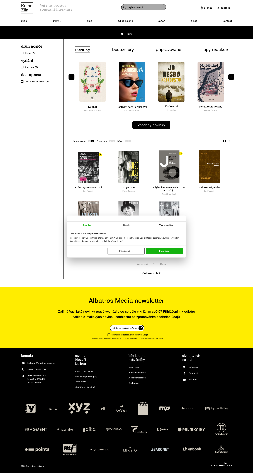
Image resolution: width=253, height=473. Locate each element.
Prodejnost (101, 141)
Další (163, 264)
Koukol (92, 106)
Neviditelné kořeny (210, 106)
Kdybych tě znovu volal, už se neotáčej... (169, 189)
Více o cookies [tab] (166, 225)
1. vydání (31, 67)
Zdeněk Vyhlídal (169, 194)
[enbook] (192, 449)
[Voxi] (121, 408)
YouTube (193, 379)
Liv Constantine (131, 110)
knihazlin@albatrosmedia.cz (41, 363)
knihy (56, 21)
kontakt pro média (84, 371)
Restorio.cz (134, 383)
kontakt (227, 21)
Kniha (30, 53)
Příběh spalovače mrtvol (88, 187)
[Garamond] (100, 449)
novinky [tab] (82, 49)
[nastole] (139, 429)
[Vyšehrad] (113, 429)
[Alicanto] (65, 429)
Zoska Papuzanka (92, 110)
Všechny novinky (151, 125)
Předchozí (141, 264)
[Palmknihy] (191, 429)
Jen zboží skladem (37, 81)
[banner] (27, 7)
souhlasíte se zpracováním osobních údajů (147, 317)
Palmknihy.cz (134, 367)
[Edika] (89, 429)
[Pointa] (37, 449)
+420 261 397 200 (36, 369)
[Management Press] (164, 408)
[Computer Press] (143, 408)
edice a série (125, 21)
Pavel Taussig (128, 191)
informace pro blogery (86, 376)
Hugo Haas (129, 187)
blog (89, 21)
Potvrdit (140, 328)
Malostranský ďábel (209, 187)
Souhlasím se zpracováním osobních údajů (129, 335)
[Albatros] (30, 408)
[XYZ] (79, 408)
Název (120, 141)
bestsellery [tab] (123, 49)
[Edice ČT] (162, 429)
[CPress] (187, 408)
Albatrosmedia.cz (137, 372)
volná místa (80, 381)
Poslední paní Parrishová (132, 107)
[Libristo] (130, 449)
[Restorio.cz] (221, 449)
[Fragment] (36, 429)
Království (171, 106)
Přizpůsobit (124, 251)
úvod (24, 21)
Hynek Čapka (210, 110)
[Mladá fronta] (70, 449)
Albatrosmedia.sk (137, 377)
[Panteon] (221, 429)
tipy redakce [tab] (215, 49)
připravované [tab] (168, 49)
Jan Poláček (88, 191)
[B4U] (216, 408)
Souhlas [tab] (87, 225)
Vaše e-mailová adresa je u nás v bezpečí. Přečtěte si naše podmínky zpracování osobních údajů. (127, 338)
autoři (161, 21)
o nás (194, 21)
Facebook (194, 373)
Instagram (193, 367)
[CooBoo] (103, 408)
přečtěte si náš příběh (85, 387)
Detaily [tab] (126, 225)
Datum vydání (79, 141)
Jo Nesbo (171, 110)
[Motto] (52, 408)
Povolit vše (164, 251)
